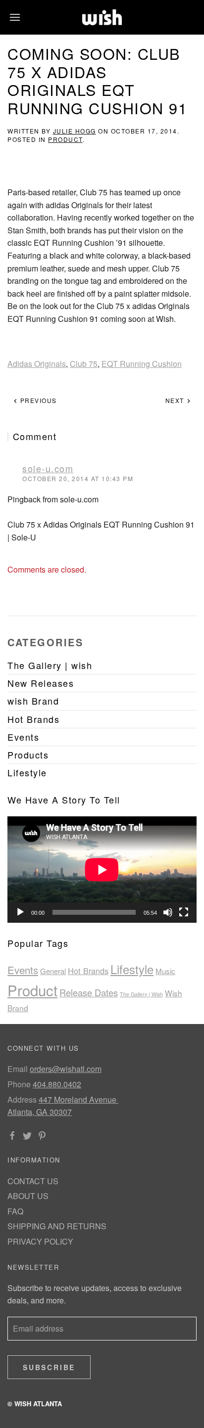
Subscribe (49, 1367)
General (53, 971)
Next (176, 400)
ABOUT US (28, 1196)
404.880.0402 (57, 1084)
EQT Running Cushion (142, 363)
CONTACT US (32, 1181)
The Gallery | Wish (141, 994)
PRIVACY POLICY (40, 1241)
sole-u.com (47, 468)
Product (65, 139)
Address (22, 1099)
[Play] (20, 912)
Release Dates (88, 992)
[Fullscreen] (184, 912)
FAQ (15, 1211)
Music (165, 971)
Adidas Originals (36, 363)
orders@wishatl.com (66, 1068)
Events (22, 969)
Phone (19, 1084)
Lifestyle (131, 969)
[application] (102, 869)
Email (17, 1068)
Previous (37, 400)
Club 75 (84, 363)
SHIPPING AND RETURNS (56, 1226)
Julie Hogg (74, 131)
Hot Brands (88, 971)
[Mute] (168, 912)
